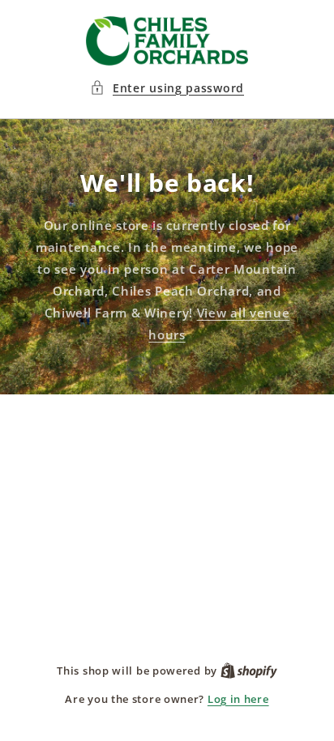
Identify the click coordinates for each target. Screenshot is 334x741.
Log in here (238, 699)
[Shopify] (249, 670)
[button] (167, 88)
